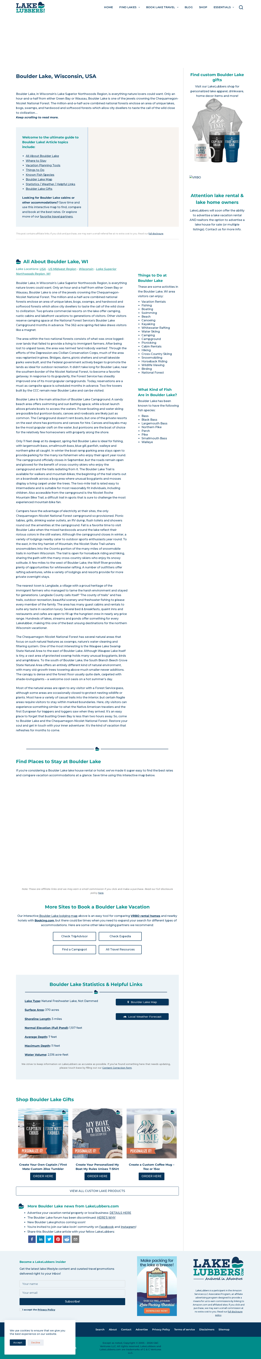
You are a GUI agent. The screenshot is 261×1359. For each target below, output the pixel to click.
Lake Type (32, 1001)
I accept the (38, 1309)
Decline (35, 1342)
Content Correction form (117, 1067)
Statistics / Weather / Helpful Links (50, 184)
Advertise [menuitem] (142, 1329)
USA (43, 269)
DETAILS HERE (120, 1213)
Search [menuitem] (100, 1329)
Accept (17, 1342)
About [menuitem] (113, 1329)
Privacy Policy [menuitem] (161, 1329)
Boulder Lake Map (39, 179)
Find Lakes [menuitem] (128, 7)
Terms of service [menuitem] (184, 1329)
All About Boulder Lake (42, 156)
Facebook (106, 1227)
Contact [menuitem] (126, 1329)
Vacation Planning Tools (43, 165)
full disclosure (156, 233)
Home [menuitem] (108, 7)
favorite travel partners (56, 216)
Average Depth (36, 1037)
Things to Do (35, 170)
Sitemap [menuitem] (224, 1329)
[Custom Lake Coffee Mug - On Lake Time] (152, 1133)
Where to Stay (36, 160)
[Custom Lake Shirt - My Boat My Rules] (97, 1133)
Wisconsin (86, 269)
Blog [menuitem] (189, 7)
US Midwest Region (62, 269)
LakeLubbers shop (221, 86)
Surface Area (34, 1010)
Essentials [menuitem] (222, 7)
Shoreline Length (37, 1019)
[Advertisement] (130, 41)
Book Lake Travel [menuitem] (160, 7)
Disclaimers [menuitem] (206, 1329)
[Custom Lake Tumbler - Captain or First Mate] (43, 1133)
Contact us (213, 229)
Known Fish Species (40, 174)
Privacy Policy (46, 1309)
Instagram (128, 1227)
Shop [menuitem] (203, 7)
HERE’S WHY (106, 1217)
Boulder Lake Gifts (39, 189)
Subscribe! (72, 1301)
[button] (32, 1239)
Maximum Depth (37, 1045)
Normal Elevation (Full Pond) (46, 1028)
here (101, 892)
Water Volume (35, 1054)
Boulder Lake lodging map (58, 916)
